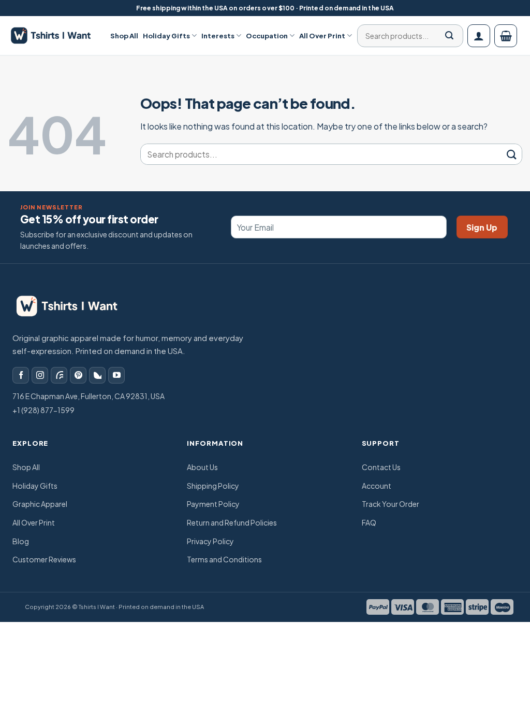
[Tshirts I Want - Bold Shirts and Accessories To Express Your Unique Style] (56, 35)
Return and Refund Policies (232, 522)
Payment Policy (213, 503)
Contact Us (381, 467)
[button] (478, 35)
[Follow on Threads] (59, 375)
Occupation (267, 36)
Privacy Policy (210, 541)
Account (376, 485)
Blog (20, 541)
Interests (217, 36)
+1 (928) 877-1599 (43, 410)
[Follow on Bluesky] (97, 375)
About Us (202, 467)
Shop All (124, 36)
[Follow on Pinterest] (78, 375)
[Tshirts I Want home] (74, 306)
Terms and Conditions (224, 559)
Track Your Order (390, 503)
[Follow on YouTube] (116, 375)
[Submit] (449, 36)
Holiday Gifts (166, 36)
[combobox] (407, 36)
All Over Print (322, 36)
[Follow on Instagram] (40, 375)
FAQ (369, 522)
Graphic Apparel (39, 503)
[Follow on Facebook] (20, 375)
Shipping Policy (213, 485)
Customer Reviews (44, 559)
